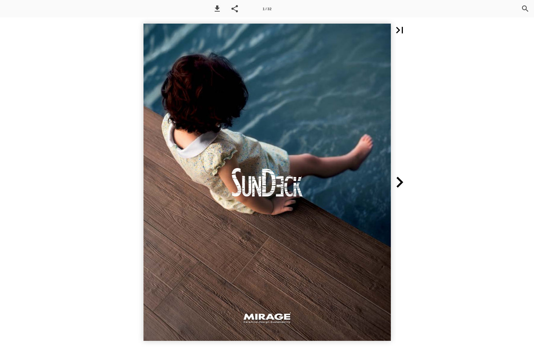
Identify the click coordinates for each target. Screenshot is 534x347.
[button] (217, 8)
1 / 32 (267, 9)
